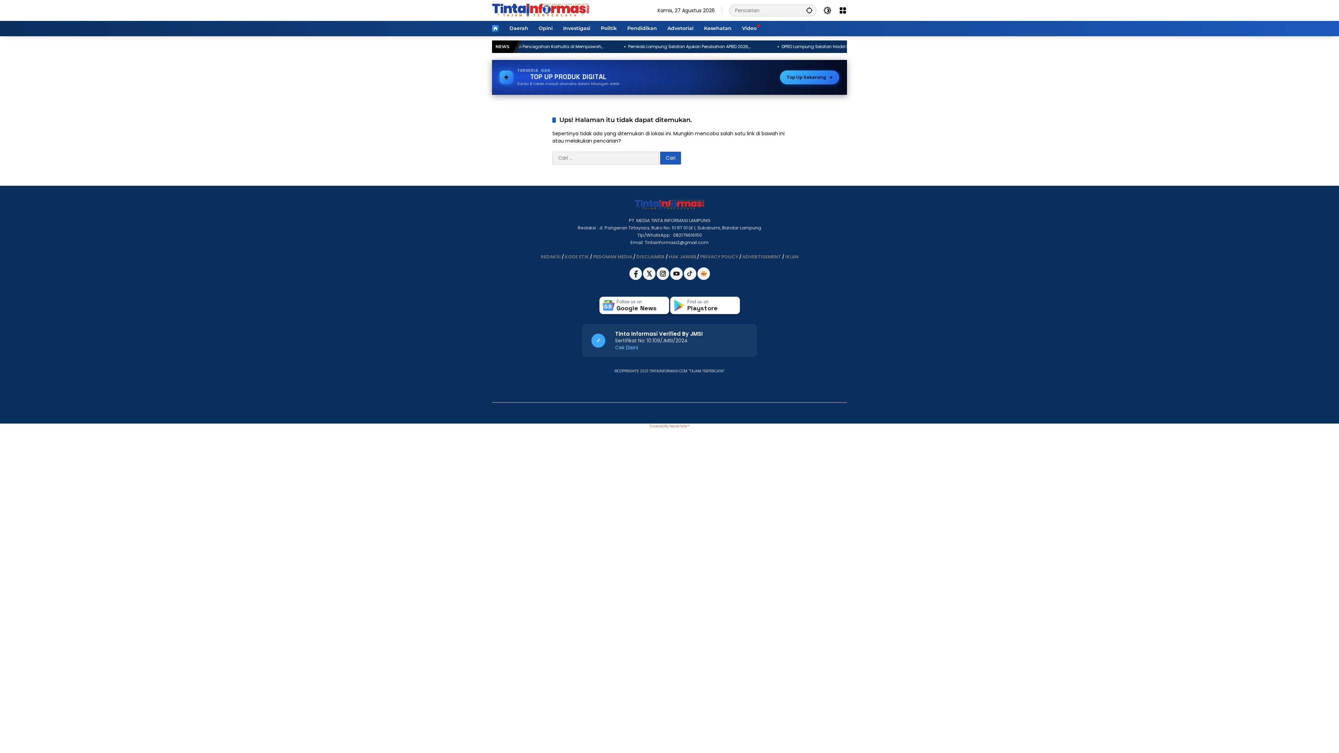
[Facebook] (636, 278)
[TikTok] (690, 278)
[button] (809, 10)
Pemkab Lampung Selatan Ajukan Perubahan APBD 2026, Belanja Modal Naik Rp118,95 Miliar (623, 46)
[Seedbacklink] (703, 273)
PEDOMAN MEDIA (612, 256)
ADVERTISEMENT (761, 256)
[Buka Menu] (843, 10)
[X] (650, 278)
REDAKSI (551, 256)
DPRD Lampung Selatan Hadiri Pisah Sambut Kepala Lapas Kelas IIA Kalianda (778, 46)
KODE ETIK (577, 256)
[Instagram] (663, 278)
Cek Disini (626, 347)
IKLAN (792, 256)
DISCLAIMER (650, 256)
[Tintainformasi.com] (540, 10)
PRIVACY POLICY (719, 256)
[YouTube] (677, 278)
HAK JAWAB (682, 256)
